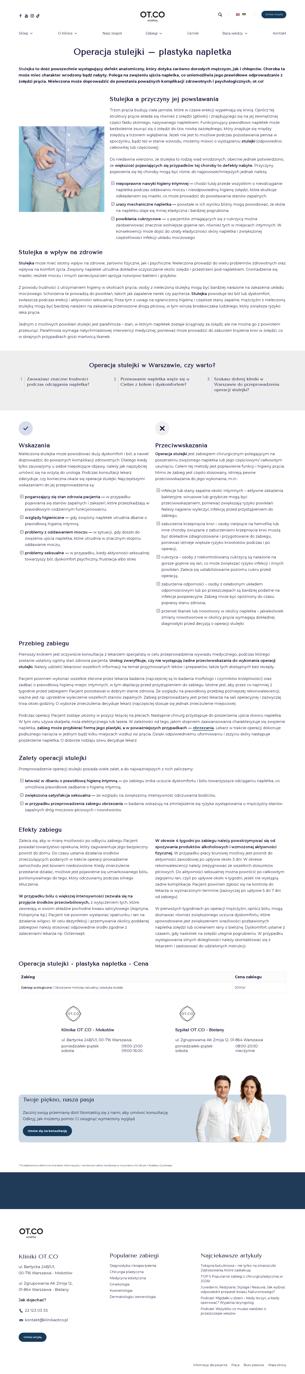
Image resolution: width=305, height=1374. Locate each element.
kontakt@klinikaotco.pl (46, 1320)
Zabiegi (151, 33)
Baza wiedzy (232, 33)
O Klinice (65, 33)
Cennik (193, 33)
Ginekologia (119, 1284)
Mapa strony (277, 1365)
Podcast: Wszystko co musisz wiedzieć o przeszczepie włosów (233, 1311)
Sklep (23, 33)
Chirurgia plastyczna (127, 1272)
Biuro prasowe (254, 1365)
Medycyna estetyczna (128, 1278)
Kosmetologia (121, 1291)
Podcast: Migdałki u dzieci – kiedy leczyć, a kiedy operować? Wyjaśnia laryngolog (240, 1300)
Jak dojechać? (32, 1300)
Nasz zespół (112, 33)
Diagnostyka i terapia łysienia (133, 1266)
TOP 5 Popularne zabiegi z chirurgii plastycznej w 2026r (242, 1278)
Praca (235, 1365)
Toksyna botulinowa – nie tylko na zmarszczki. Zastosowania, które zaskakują (238, 1268)
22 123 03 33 (36, 1310)
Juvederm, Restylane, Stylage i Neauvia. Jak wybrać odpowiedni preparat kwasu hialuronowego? (243, 1289)
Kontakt (279, 33)
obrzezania (203, 728)
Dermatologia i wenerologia (133, 1297)
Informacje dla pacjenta (210, 1365)
